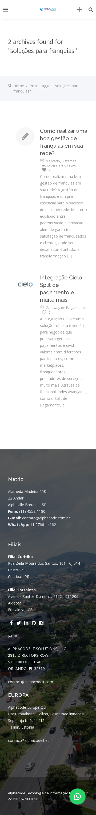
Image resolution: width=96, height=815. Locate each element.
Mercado (53, 161)
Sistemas (69, 161)
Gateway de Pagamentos (66, 307)
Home (18, 85)
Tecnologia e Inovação (58, 165)
